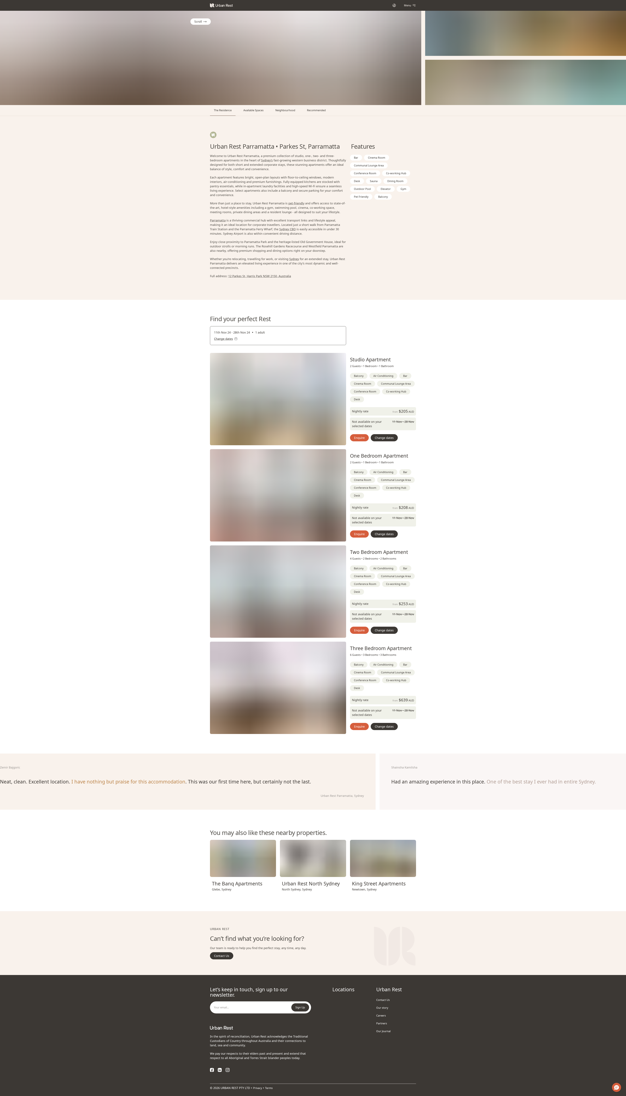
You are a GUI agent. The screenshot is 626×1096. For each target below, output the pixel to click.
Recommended (316, 110)
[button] (274, 441)
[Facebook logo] (212, 1070)
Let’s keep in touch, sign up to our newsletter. (249, 992)
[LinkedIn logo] (220, 1070)
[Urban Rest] (221, 5)
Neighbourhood (285, 110)
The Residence (223, 110)
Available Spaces (253, 110)
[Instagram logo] (228, 1070)
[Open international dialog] (394, 5)
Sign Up (300, 1007)
